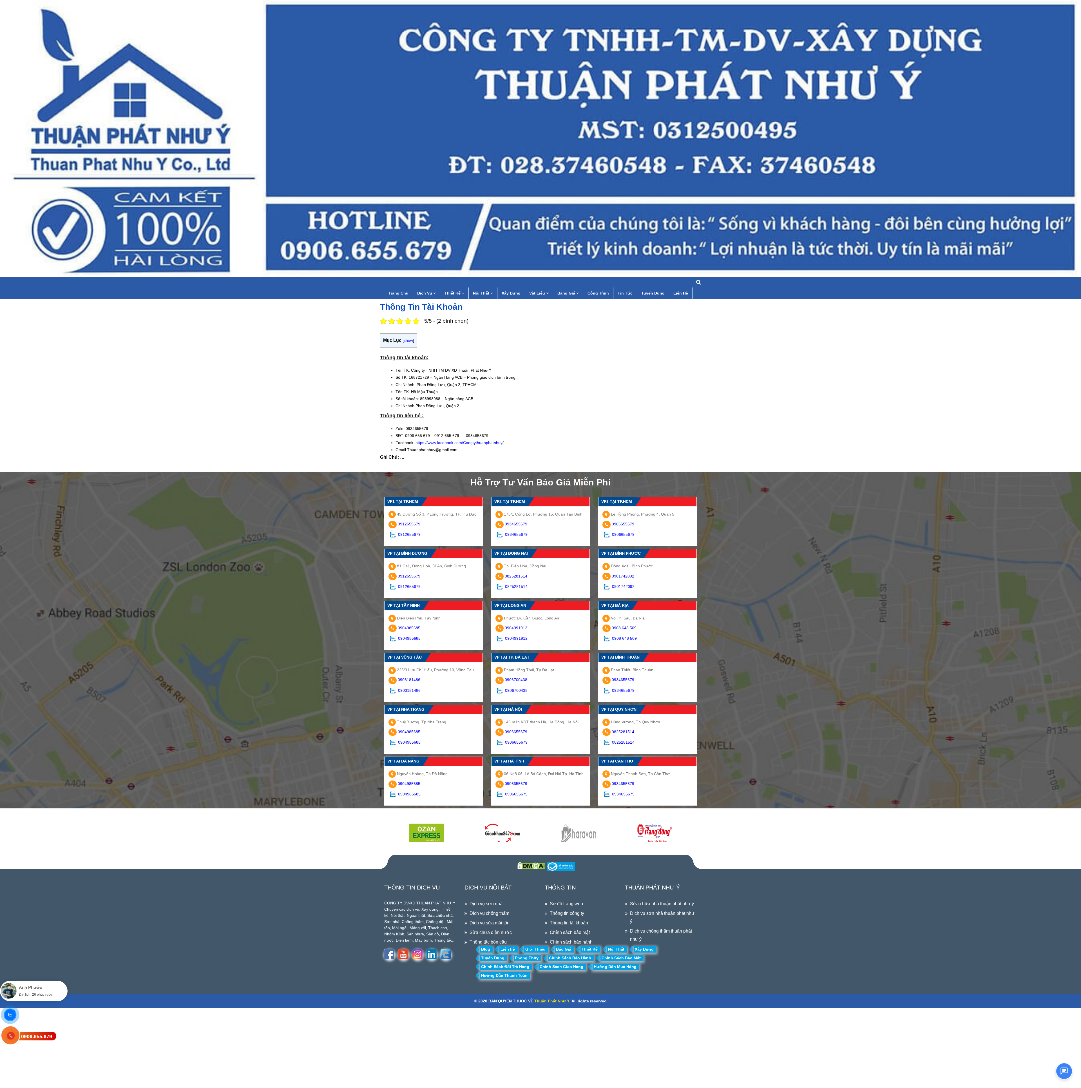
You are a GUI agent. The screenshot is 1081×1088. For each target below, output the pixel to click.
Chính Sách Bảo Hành (570, 958)
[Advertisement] (169, 1047)
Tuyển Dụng (653, 293)
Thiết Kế (453, 293)
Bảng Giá (566, 293)
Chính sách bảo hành (571, 942)
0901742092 (623, 576)
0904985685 (409, 628)
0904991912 (516, 628)
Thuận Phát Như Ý (551, 1001)
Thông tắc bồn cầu (488, 942)
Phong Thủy (527, 958)
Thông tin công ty (567, 913)
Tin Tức (625, 293)
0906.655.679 (36, 1036)
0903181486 (409, 679)
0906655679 (623, 524)
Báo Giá (563, 949)
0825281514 (516, 576)
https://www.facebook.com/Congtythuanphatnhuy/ (460, 442)
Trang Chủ (398, 293)
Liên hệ (508, 949)
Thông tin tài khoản (569, 922)
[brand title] (426, 833)
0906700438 (516, 679)
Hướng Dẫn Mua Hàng (615, 966)
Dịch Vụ (425, 293)
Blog (485, 949)
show (408, 340)
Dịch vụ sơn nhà (486, 903)
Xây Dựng (511, 293)
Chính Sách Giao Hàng (561, 966)
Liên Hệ (680, 293)
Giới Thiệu (535, 949)
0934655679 (516, 524)
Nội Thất (481, 293)
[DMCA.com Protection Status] (531, 865)
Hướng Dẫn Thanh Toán (504, 975)
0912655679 (409, 524)
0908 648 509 (624, 628)
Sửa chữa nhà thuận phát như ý (662, 903)
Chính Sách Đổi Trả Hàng (505, 966)
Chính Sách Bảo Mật (621, 958)
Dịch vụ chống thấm (489, 913)
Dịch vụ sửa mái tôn (490, 922)
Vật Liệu (537, 293)
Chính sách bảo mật (570, 932)
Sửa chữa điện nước (491, 932)
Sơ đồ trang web (566, 903)
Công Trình (598, 293)
